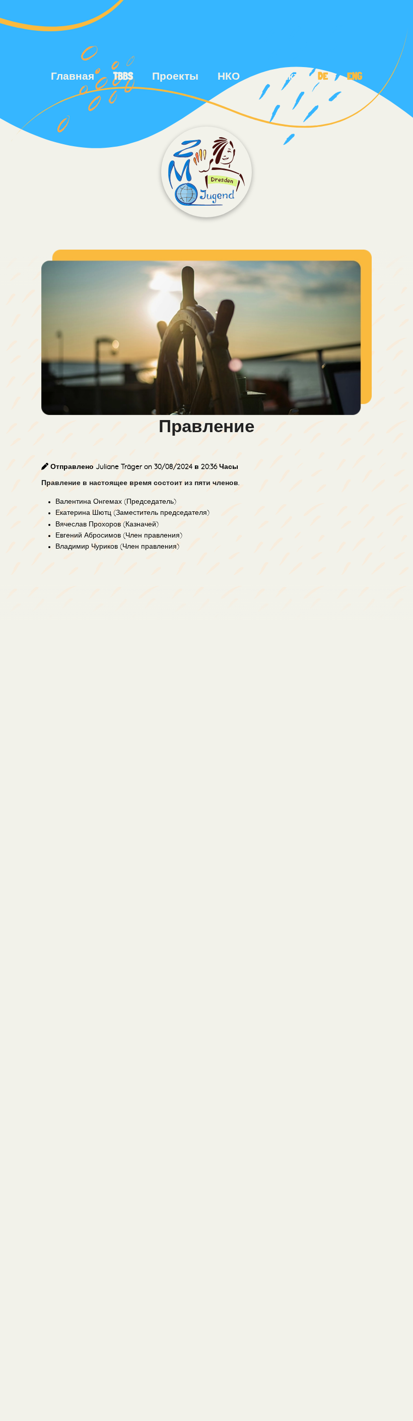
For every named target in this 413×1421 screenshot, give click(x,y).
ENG (354, 76)
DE (323, 76)
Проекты (175, 76)
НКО (229, 76)
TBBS (123, 76)
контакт (278, 76)
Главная (72, 76)
